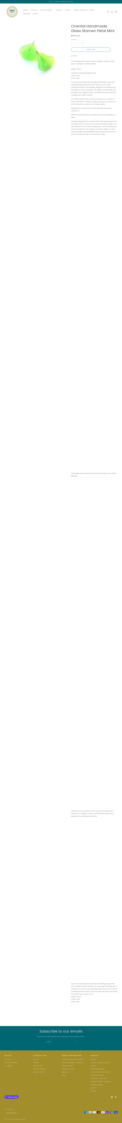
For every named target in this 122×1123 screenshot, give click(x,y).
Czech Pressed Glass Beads (100, 1072)
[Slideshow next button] (116, 1011)
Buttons (93, 1059)
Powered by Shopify (20, 1119)
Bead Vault (12, 1119)
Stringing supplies (97, 1085)
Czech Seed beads (97, 1075)
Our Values (8, 1066)
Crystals (93, 1066)
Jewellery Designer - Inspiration (72, 1062)
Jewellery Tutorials (68, 1069)
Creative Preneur (67, 1066)
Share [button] (75, 56)
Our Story (7, 1059)
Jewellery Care (38, 1066)
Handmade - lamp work (99, 1078)
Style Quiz (65, 1072)
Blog (63, 1075)
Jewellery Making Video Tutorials (73, 1059)
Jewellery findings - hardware (101, 1081)
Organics (94, 1088)
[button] (26, 10)
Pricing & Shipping (39, 1069)
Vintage (93, 1091)
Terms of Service (39, 1072)
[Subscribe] (75, 1042)
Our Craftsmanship (11, 1062)
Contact (36, 1062)
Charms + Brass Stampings (100, 1062)
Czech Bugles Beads (98, 1069)
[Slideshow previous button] (71, 1011)
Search (35, 1059)
